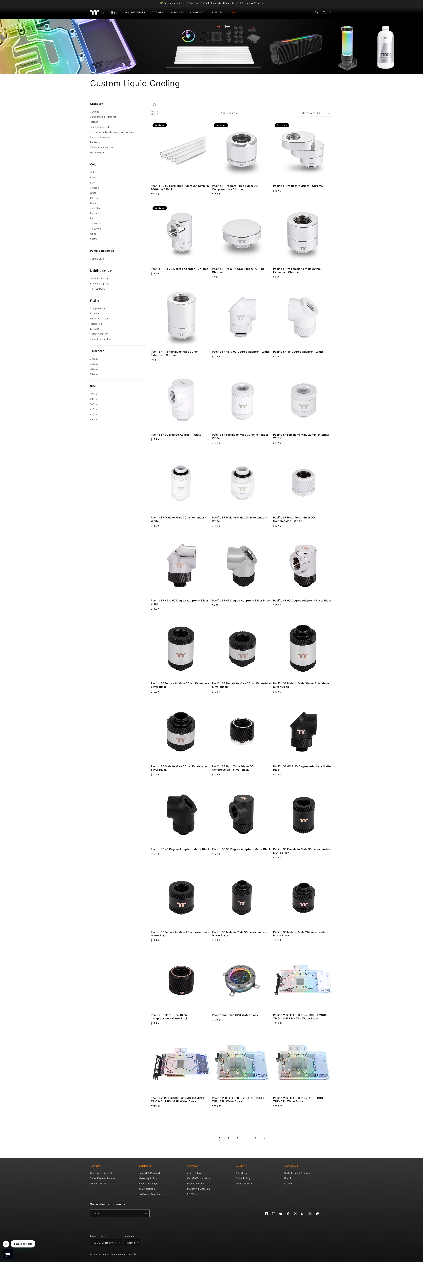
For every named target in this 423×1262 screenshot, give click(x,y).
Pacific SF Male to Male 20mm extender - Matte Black (300, 933)
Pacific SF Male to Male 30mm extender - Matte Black (239, 933)
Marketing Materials (199, 1188)
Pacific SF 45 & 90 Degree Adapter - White (241, 351)
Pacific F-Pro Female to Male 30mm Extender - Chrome (174, 353)
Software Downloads (151, 1194)
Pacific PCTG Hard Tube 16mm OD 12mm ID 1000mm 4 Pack (180, 187)
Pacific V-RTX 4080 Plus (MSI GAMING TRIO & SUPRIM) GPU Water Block (177, 1099)
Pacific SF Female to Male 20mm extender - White (302, 436)
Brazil (287, 1178)
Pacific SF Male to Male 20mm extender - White (239, 519)
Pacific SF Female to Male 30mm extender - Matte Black (302, 850)
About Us (241, 1173)
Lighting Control (101, 270)
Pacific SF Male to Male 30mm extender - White (178, 519)
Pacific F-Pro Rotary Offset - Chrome (298, 185)
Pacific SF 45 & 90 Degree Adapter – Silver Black (179, 602)
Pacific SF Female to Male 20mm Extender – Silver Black (241, 685)
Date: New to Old (310, 113)
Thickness (97, 351)
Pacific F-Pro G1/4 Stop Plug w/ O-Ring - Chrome (239, 270)
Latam (288, 1183)
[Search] (155, 105)
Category (96, 103)
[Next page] (264, 1138)
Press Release (195, 1183)
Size (93, 386)
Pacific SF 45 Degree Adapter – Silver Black (241, 600)
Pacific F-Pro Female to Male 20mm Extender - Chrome (297, 270)
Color (94, 164)
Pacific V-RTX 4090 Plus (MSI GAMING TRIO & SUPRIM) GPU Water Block (299, 1016)
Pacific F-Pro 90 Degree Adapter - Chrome (179, 268)
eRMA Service (147, 1188)
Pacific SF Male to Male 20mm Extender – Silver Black (179, 768)
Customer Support (101, 1173)
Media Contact (99, 1183)
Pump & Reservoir (102, 250)
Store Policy (243, 1178)
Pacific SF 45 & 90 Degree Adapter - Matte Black (302, 768)
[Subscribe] (145, 1213)
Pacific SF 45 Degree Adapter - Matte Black (180, 849)
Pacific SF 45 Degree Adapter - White (298, 351)
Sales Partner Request (103, 1178)
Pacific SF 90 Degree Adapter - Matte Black (241, 849)
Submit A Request (149, 1173)
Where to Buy (244, 1183)
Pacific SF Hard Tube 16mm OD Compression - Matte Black (172, 1016)
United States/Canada (297, 1173)
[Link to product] (181, 151)
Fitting (94, 300)
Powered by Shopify (126, 1254)
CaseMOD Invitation (199, 1178)
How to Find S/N (148, 1183)
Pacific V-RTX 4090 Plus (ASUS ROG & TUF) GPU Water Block (238, 1099)
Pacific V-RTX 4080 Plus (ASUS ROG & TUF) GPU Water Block (299, 1099)
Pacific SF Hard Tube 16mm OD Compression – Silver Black (233, 768)
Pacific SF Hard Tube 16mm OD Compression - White (294, 519)
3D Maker (192, 1194)
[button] (136, 12)
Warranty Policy (148, 1178)
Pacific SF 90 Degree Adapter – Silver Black (302, 600)
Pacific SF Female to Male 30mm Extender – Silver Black (180, 685)
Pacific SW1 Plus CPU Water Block (235, 1015)
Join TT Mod (194, 1173)
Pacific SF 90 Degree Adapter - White (176, 434)
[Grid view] (152, 113)
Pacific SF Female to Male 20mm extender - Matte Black (180, 933)
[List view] (159, 113)
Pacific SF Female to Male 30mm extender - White (241, 436)
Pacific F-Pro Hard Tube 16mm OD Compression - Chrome (235, 187)
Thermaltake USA (107, 1254)
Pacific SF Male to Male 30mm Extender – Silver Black (301, 685)
